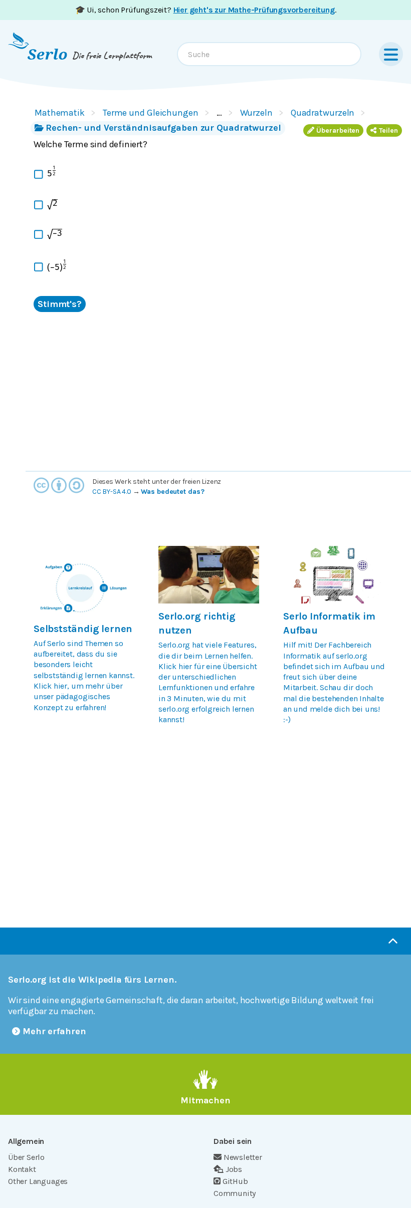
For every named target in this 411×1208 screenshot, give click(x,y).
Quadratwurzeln (323, 112)
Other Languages (38, 1181)
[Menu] (391, 54)
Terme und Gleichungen (150, 112)
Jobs (234, 1169)
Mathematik (60, 112)
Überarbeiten (337, 130)
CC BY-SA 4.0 (111, 491)
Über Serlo (26, 1157)
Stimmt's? (60, 304)
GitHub (235, 1181)
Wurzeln (256, 112)
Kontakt (22, 1169)
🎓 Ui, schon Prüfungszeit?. (205, 10)
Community (235, 1193)
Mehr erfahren (54, 1031)
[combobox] (269, 54)
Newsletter (243, 1157)
